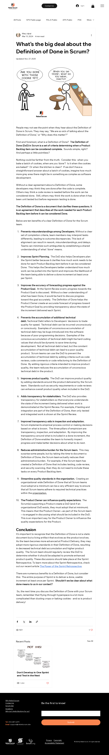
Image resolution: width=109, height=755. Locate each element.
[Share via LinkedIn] (30, 621)
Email (44, 708)
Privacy (49, 740)
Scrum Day (9, 706)
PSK (79, 20)
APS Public (67, 20)
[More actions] (91, 35)
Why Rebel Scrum (12, 701)
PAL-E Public (51, 20)
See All (90, 641)
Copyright (58, 740)
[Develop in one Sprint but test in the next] (33, 657)
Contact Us (9, 703)
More (89, 20)
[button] (92, 6)
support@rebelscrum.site (20, 724)
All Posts (17, 20)
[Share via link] (37, 621)
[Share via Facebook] (17, 621)
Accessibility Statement (54, 743)
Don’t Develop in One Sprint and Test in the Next (33, 674)
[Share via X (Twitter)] (24, 621)
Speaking (9, 709)
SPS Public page (33, 20)
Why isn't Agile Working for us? (17, 711)
